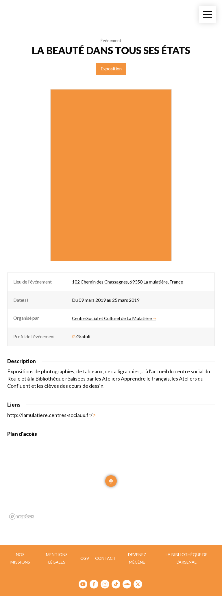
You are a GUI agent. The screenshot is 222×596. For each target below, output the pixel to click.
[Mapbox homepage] (21, 516)
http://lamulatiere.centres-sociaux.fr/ (49, 415)
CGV (84, 558)
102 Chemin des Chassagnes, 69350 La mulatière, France (127, 281)
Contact (105, 558)
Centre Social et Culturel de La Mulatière (112, 318)
